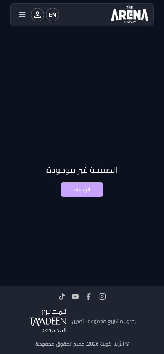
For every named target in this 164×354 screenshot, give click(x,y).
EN (52, 14)
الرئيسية (82, 190)
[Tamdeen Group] (47, 321)
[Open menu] (22, 14)
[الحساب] (37, 14)
